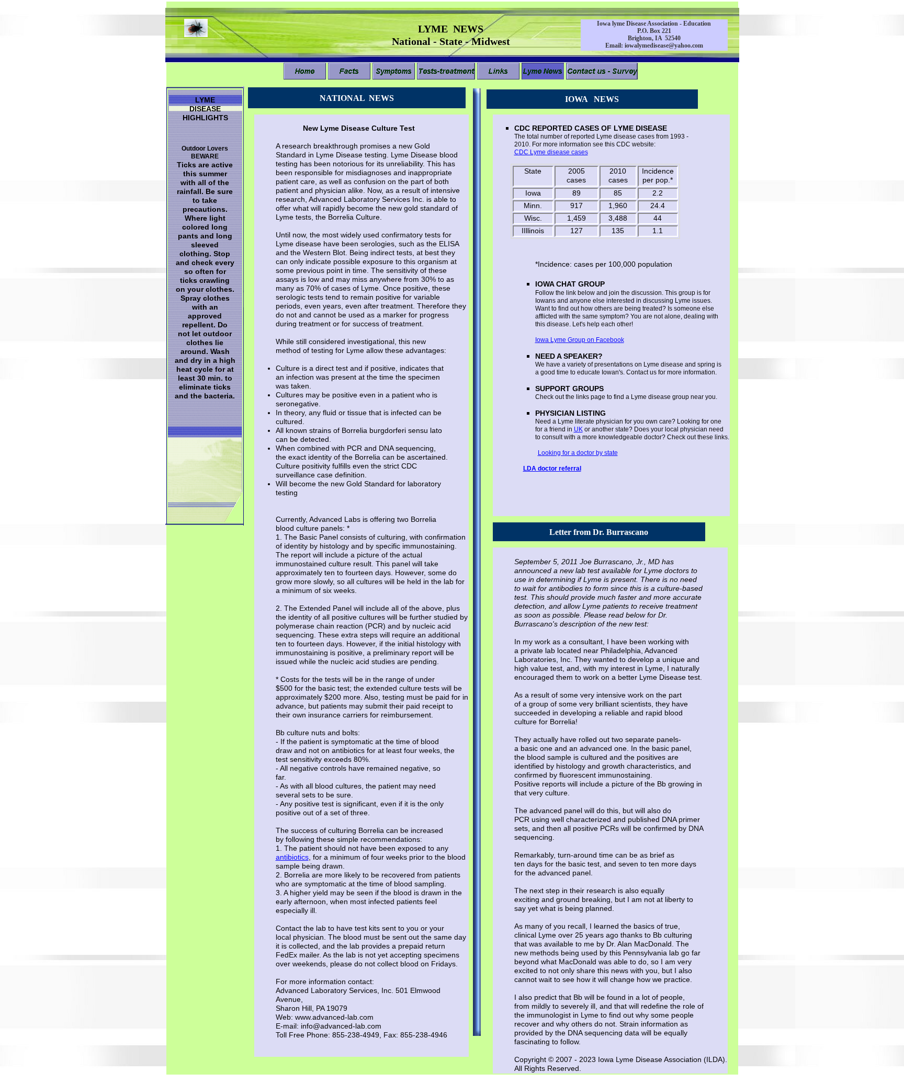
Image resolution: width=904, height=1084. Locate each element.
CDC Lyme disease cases (551, 152)
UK (578, 429)
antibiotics (292, 857)
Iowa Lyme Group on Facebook (579, 340)
